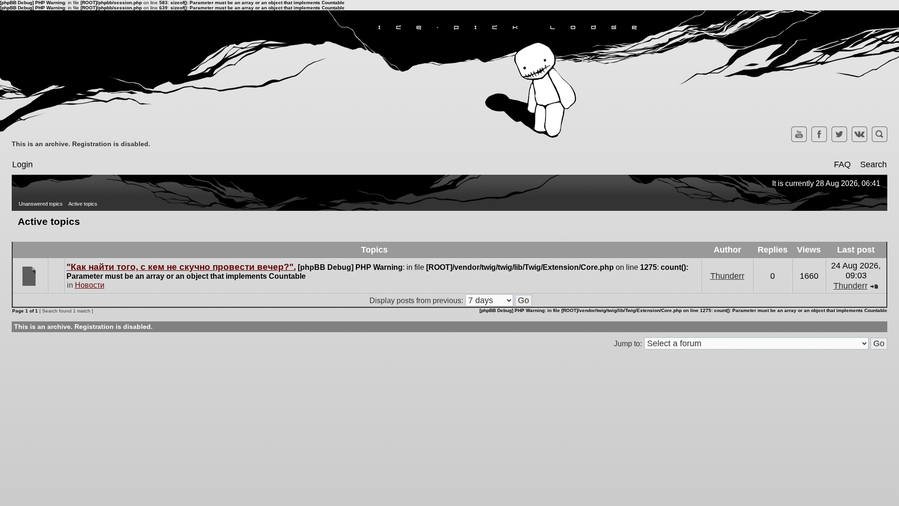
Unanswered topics (41, 204)
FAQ (842, 164)
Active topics (82, 204)
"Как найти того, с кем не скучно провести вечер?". (181, 267)
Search (873, 164)
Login (22, 164)
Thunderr (727, 276)
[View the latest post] (874, 285)
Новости (89, 285)
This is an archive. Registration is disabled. (81, 144)
